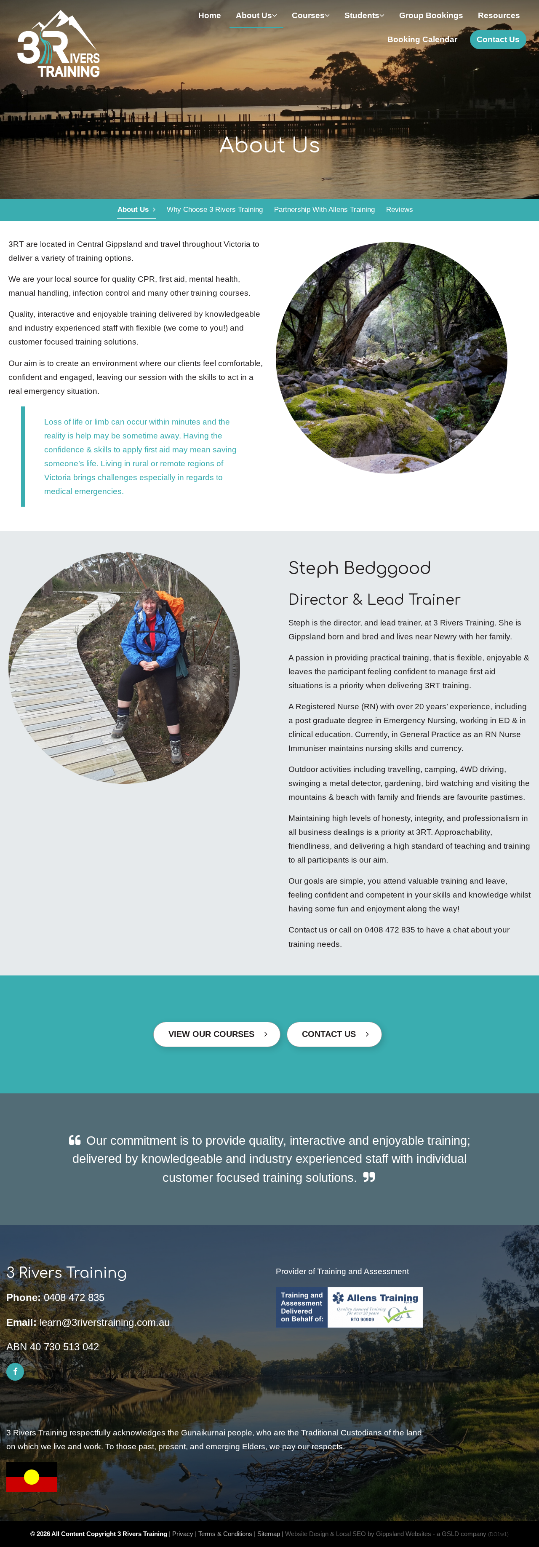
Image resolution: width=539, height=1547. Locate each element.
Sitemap (268, 1533)
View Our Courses (216, 1034)
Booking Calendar (422, 39)
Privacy (182, 1533)
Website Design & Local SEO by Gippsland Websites (358, 1533)
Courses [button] (308, 15)
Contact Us (498, 39)
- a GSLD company (471, 1533)
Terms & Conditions (225, 1533)
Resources (499, 15)
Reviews (399, 210)
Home (209, 15)
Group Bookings (431, 15)
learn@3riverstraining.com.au (105, 1322)
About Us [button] (254, 15)
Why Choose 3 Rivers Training (215, 210)
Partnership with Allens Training (324, 210)
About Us (135, 210)
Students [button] (361, 15)
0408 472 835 (74, 1297)
